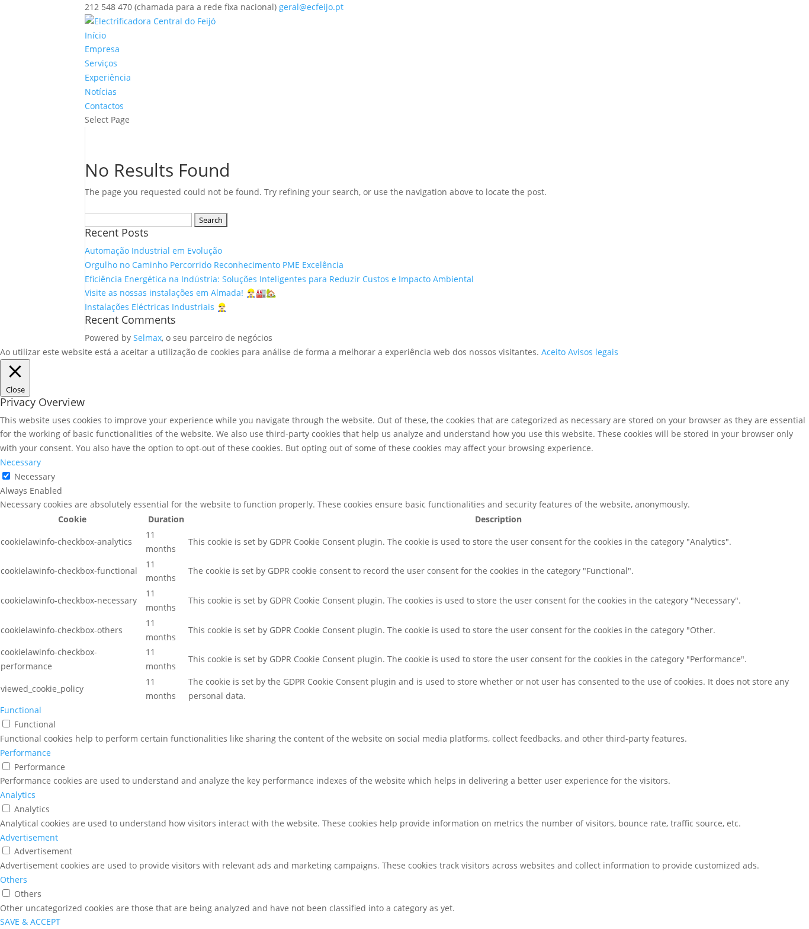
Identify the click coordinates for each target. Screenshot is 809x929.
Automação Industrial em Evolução (153, 250)
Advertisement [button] (29, 837)
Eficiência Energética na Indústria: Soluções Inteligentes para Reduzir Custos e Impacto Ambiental (279, 279)
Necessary (34, 476)
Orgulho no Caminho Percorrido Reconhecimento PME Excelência (214, 264)
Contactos (104, 105)
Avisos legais (593, 351)
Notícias (101, 91)
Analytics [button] (18, 794)
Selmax (147, 337)
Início (95, 35)
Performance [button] (25, 752)
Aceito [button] (553, 351)
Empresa (102, 49)
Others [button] (13, 879)
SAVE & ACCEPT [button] (30, 921)
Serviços (101, 63)
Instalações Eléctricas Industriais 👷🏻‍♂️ (156, 306)
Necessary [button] (20, 462)
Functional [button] (20, 710)
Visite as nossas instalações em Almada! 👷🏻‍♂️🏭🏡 (180, 292)
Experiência (108, 77)
